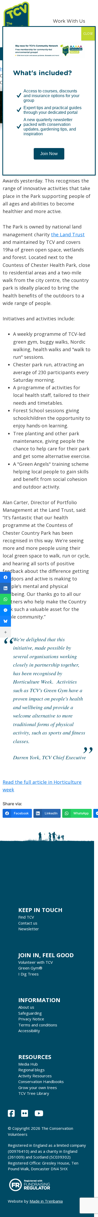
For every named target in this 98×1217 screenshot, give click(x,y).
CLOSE (88, 33)
